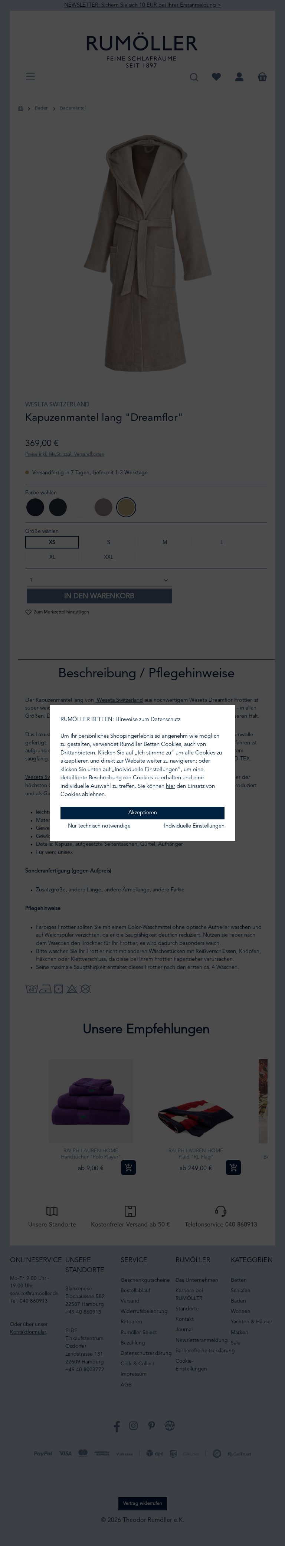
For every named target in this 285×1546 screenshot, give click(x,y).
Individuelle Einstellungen (194, 826)
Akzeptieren (142, 813)
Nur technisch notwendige (99, 826)
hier (170, 786)
